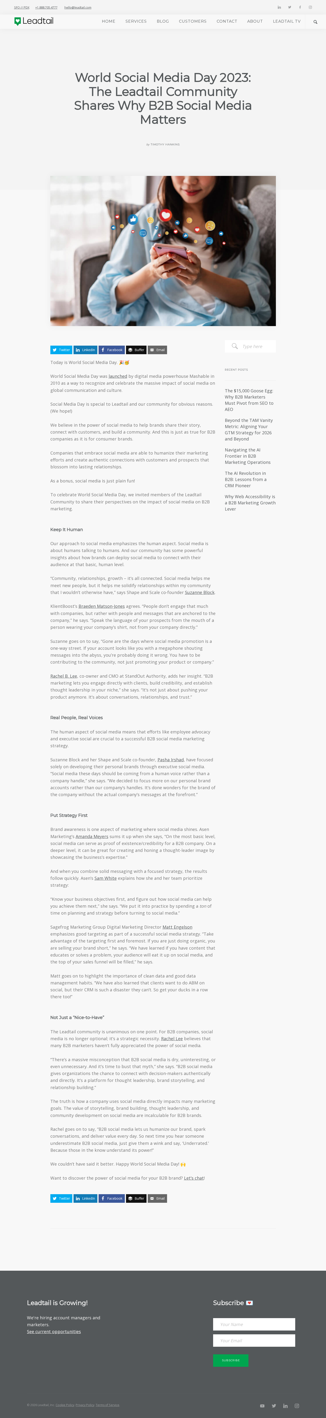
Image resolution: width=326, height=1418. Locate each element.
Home (109, 21)
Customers (193, 21)
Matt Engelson (177, 927)
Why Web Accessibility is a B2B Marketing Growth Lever (250, 503)
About (255, 21)
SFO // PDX (21, 7)
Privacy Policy (85, 1405)
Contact (227, 21)
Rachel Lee (172, 1038)
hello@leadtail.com (77, 7)
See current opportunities (54, 1331)
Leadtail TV (287, 21)
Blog (163, 21)
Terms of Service (107, 1405)
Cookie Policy (65, 1405)
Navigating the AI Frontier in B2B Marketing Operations (248, 456)
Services (136, 21)
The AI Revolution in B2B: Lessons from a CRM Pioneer (246, 479)
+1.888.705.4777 (46, 7)
